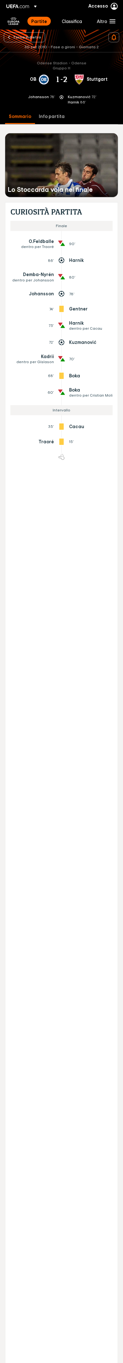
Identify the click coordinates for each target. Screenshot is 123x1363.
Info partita (52, 116)
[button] (105, 21)
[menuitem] (41, 21)
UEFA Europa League (13, 21)
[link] (39, 21)
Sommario (20, 116)
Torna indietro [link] (27, 37)
